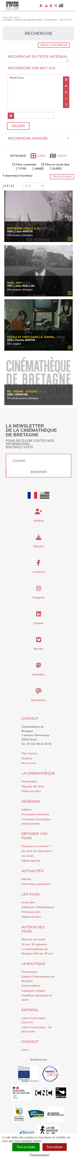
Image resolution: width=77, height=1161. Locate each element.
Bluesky (38, 648)
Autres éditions (31, 985)
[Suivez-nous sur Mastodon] (38, 666)
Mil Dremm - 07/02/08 (22, 391)
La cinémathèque (38, 773)
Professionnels (31, 911)
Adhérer (27, 809)
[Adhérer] (41, 5)
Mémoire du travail (33, 939)
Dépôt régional (31, 860)
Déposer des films (33, 786)
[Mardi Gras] (35, 78)
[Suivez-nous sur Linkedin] (38, 615)
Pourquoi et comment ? (36, 846)
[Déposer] (46, 5)
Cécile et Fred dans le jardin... (31, 337)
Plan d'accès (29, 753)
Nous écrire (29, 763)
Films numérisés (26, 164)
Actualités (32, 871)
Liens (25, 1049)
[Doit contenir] (66, 92)
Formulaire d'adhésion (36, 814)
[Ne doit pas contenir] (66, 98)
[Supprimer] (66, 86)
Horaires (27, 758)
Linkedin (38, 623)
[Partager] (55, 5)
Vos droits (28, 855)
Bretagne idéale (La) (23, 228)
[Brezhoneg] (61, 5)
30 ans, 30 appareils (34, 944)
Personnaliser (39, 1155)
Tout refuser (54, 1147)
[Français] (32, 495)
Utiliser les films (31, 791)
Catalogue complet (33, 990)
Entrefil (30, 1010)
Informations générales (36, 884)
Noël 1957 (14, 282)
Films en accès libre (57, 164)
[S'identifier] (51, 5)
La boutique (33, 964)
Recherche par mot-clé (38, 68)
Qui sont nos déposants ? (38, 850)
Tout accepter (26, 1147)
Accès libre (28, 902)
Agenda (26, 879)
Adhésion (31, 801)
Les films (31, 894)
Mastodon (38, 674)
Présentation (29, 781)
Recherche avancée (38, 138)
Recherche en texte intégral (38, 58)
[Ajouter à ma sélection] (70, 239)
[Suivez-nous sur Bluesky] (38, 640)
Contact (30, 719)
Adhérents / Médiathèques (38, 907)
